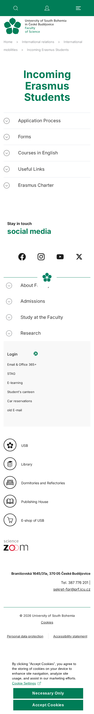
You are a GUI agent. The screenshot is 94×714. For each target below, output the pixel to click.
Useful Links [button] (31, 169)
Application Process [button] (39, 120)
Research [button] (30, 333)
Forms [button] (24, 136)
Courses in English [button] (38, 153)
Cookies (47, 622)
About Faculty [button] (35, 285)
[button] (15, 8)
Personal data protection (25, 636)
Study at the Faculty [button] (41, 317)
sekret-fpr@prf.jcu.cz (71, 589)
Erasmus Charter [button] (36, 185)
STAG (11, 373)
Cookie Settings (24, 683)
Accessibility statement (70, 636)
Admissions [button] (32, 301)
